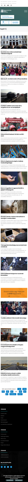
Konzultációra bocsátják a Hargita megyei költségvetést (12, 345)
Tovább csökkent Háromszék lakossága (13, 318)
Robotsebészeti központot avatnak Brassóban (12, 274)
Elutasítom (19, 480)
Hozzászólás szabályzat (6, 424)
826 (7, 391)
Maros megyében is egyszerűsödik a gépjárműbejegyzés (12, 189)
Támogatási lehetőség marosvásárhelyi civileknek (14, 246)
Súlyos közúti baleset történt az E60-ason (12, 135)
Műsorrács (3, 438)
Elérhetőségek (4, 422)
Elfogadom (10, 480)
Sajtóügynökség (5, 436)
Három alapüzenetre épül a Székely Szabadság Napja (12, 162)
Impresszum (4, 420)
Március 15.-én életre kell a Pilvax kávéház (14, 79)
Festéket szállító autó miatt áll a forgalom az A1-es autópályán (11, 106)
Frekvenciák (3, 413)
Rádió (2, 442)
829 (20, 391)
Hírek (2, 418)
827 (12, 391)
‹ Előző (24, 389)
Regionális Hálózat (5, 445)
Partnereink (3, 434)
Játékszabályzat (5, 455)
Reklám (2, 415)
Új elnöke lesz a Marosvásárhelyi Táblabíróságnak (11, 52)
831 (7, 394)
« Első (19, 389)
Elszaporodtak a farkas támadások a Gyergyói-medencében (13, 217)
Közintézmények (5, 440)
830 (25, 391)
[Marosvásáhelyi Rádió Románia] (6, 11)
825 (3, 391)
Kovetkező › (13, 394)
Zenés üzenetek (4, 457)
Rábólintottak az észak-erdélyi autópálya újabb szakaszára (11, 374)
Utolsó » (20, 394)
